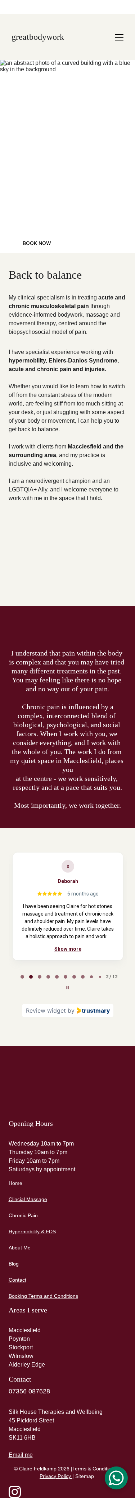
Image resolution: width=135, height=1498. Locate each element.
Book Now (37, 243)
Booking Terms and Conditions (43, 1296)
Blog (14, 1264)
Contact (17, 1280)
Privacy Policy (55, 1476)
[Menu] (119, 37)
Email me (21, 1455)
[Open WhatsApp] (116, 1477)
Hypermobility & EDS (32, 1231)
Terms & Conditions (94, 1468)
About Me (20, 1247)
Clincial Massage (28, 1199)
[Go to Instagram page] (15, 1492)
